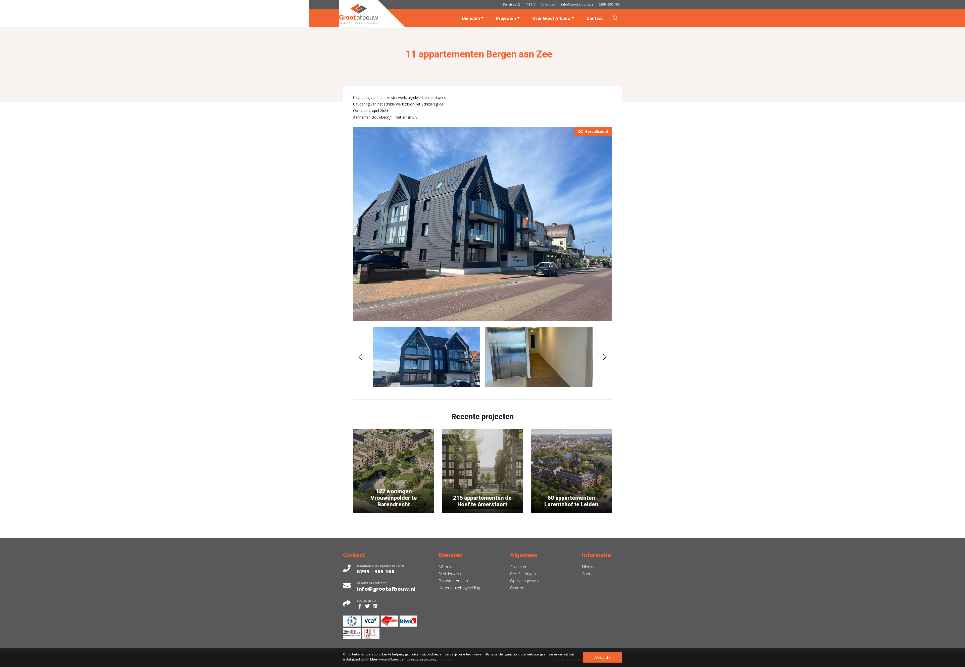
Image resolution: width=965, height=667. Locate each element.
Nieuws (588, 567)
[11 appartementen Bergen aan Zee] (482, 223)
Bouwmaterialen (453, 581)
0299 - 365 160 (609, 4)
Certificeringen (523, 574)
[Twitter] (368, 606)
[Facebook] (360, 606)
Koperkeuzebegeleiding (459, 588)
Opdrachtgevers (524, 581)
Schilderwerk (450, 574)
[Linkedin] (375, 606)
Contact (595, 18)
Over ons (518, 588)
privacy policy (426, 659)
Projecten (506, 18)
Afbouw (445, 567)
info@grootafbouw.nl (577, 4)
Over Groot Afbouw (551, 18)
